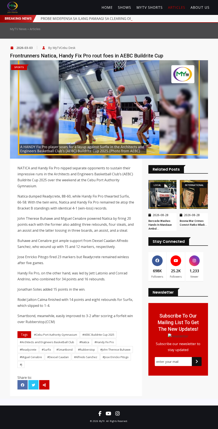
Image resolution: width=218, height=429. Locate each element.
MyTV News (18, 29)
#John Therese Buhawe (115, 349)
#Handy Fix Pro (104, 342)
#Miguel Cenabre (31, 357)
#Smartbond (64, 349)
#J (21, 364)
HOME (107, 7)
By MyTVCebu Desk (61, 48)
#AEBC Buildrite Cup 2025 (98, 335)
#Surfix (46, 349)
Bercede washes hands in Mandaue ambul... (159, 224)
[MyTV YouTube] (108, 413)
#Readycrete (28, 349)
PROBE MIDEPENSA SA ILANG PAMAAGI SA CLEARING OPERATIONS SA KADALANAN (108, 18)
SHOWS (124, 7)
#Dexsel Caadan (58, 357)
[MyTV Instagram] (117, 413)
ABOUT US (200, 7)
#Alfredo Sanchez (85, 357)
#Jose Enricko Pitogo (116, 357)
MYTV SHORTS (149, 7)
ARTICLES (176, 7)
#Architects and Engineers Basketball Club (47, 342)
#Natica (84, 342)
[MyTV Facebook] (99, 413)
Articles (35, 29)
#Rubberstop (86, 349)
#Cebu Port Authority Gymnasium (55, 335)
